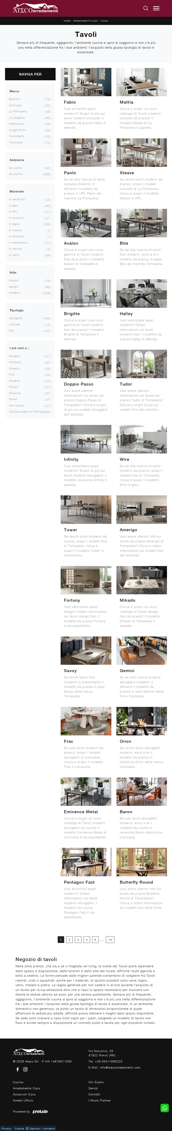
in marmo (15, 230)
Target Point (17, 130)
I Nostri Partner (100, 1100)
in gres (13, 205)
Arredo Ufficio (23, 1100)
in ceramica (17, 199)
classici (14, 280)
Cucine (18, 1082)
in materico (16, 236)
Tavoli (104, 20)
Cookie (19, 1128)
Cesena (14, 368)
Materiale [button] (17, 191)
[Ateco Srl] (35, 8)
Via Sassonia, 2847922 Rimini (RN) (102, 1053)
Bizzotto (14, 99)
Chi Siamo (96, 1082)
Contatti (94, 1094)
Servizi (93, 1088)
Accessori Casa (24, 1094)
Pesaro (13, 386)
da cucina (15, 167)
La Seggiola (17, 117)
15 (110, 939)
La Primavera (18, 111)
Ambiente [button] (17, 160)
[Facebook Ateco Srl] (17, 1069)
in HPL (13, 211)
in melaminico (18, 242)
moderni (14, 292)
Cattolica (15, 362)
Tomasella (16, 142)
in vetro (14, 255)
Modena (14, 380)
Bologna (14, 356)
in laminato (16, 217)
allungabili (15, 318)
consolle (14, 324)
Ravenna (15, 393)
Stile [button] (13, 272)
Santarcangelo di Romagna (27, 411)
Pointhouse (16, 123)
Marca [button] (14, 91)
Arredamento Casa (85, 20)
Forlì (12, 374)
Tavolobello (16, 136)
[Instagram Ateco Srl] (24, 1069)
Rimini (13, 399)
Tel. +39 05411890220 (105, 1061)
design (13, 286)
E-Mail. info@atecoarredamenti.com (115, 1067)
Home (67, 20)
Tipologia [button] (17, 310)
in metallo (15, 248)
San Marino (17, 405)
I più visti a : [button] (19, 348)
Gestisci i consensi (42, 1128)
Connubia (15, 105)
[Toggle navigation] (156, 8)
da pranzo (16, 173)
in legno (14, 224)
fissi (11, 330)
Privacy (6, 1128)
